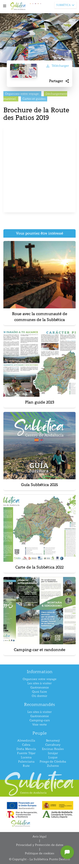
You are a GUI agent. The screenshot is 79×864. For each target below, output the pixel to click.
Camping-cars (39, 720)
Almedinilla (26, 740)
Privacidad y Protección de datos (39, 845)
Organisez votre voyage (39, 679)
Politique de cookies (39, 853)
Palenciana (26, 761)
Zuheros (53, 766)
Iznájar (53, 753)
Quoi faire (39, 692)
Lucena (26, 757)
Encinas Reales (53, 749)
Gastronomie (39, 687)
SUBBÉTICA (63, 5)
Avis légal (39, 836)
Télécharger (60, 66)
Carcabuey (52, 745)
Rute (26, 766)
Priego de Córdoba (53, 761)
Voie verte (39, 724)
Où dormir (39, 696)
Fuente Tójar (26, 753)
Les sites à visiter (39, 683)
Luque (53, 757)
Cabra (26, 745)
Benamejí (53, 740)
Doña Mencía (26, 749)
